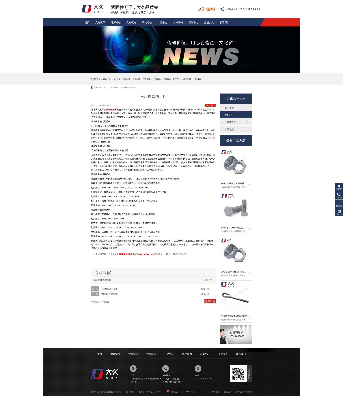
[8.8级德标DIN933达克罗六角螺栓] (236, 208)
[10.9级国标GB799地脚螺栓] (236, 296)
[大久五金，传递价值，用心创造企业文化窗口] (171, 72)
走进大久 (209, 22)
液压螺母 (110, 109)
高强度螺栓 (188, 79)
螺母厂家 (106, 79)
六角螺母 (100, 22)
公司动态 (229, 129)
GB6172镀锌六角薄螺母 (232, 183)
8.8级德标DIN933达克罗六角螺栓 (237, 227)
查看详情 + (205, 288)
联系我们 (224, 22)
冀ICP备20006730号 (153, 392)
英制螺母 (147, 79)
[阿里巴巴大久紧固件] (206, 10)
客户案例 (178, 22)
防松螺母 (157, 79)
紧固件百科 (232, 121)
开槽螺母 (167, 79)
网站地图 (215, 392)
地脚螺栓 (116, 22)
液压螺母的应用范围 (102, 279)
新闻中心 (193, 22)
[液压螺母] (95, 12)
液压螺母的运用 (128, 87)
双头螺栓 (147, 22)
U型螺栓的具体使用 (109, 288)
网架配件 (177, 79)
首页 (87, 22)
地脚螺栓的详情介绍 (109, 293)
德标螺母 (137, 79)
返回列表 (210, 105)
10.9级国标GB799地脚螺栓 (234, 315)
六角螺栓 (131, 22)
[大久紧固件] (107, 380)
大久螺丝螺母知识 (123, 254)
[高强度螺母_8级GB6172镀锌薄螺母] (236, 252)
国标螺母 (127, 79)
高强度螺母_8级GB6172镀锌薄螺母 (238, 271)
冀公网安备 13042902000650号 (181, 392)
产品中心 (162, 22)
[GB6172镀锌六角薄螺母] (236, 164)
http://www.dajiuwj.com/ (144, 254)
